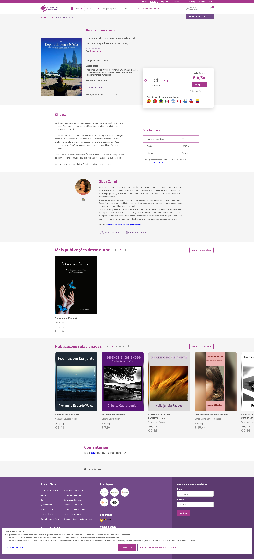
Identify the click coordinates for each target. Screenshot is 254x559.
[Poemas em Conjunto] (76, 381)
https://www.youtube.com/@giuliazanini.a (125, 224)
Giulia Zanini (95, 51)
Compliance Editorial (72, 495)
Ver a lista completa (201, 250)
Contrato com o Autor (50, 519)
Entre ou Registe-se (194, 8)
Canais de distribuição (73, 514)
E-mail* (180, 500)
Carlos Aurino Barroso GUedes (208, 419)
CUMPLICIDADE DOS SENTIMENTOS (159, 416)
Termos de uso (47, 514)
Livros (50, 17)
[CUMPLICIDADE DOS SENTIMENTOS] (169, 381)
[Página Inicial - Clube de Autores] (49, 9)
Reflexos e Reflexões (113, 414)
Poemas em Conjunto (67, 414)
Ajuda (211, 1)
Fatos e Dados (46, 509)
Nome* (180, 489)
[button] (115, 250)
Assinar (183, 513)
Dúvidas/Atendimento (49, 490)
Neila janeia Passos (156, 422)
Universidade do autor (73, 504)
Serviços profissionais (73, 500)
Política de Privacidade (14, 547)
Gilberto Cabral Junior (111, 419)
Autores (43, 495)
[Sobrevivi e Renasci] (76, 285)
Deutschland (176, 1)
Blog (42, 500)
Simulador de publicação (78, 519)
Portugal (154, 1)
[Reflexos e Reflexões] (123, 381)
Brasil (144, 1)
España (164, 1)
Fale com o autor (138, 232)
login (93, 453)
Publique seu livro (197, 1)
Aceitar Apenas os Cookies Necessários (158, 547)
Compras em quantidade (74, 509)
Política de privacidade (73, 490)
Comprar (199, 84)
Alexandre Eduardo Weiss (66, 419)
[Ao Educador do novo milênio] (216, 381)
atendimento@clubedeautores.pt (156, 163)
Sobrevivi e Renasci (66, 318)
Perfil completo (112, 232)
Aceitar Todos (126, 547)
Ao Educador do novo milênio (211, 414)
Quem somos (46, 504)
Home (43, 17)
